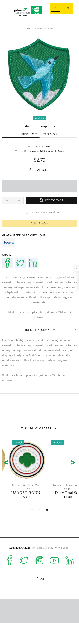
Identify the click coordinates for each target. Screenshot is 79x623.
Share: (7, 254)
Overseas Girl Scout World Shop (22, 11)
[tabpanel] (20, 472)
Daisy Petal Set (59, 492)
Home (28, 29)
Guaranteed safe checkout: (24, 235)
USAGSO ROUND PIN (20, 492)
